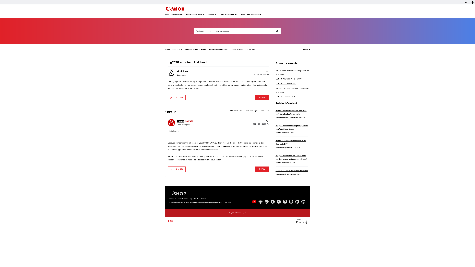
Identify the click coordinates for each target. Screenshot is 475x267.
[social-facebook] (273, 202)
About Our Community (250, 14)
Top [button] (171, 220)
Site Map (196, 199)
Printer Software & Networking (287, 117)
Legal (191, 199)
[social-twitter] (279, 202)
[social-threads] (285, 202)
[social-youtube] (254, 202)
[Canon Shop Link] (177, 193)
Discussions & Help (194, 14)
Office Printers (282, 132)
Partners (203, 199)
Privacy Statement (183, 199)
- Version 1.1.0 (289, 78)
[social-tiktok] (267, 202)
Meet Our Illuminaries (174, 14)
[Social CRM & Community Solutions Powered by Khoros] (301, 221)
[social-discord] (303, 202)
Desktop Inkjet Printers (218, 49)
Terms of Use (172, 199)
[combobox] (247, 31)
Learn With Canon (227, 14)
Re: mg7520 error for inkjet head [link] (243, 49)
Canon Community (175, 9)
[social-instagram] (260, 202)
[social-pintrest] (291, 202)
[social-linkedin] (297, 202)
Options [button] (305, 49)
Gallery (211, 14)
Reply (262, 97)
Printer (203, 49)
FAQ (465, 2)
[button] (171, 97)
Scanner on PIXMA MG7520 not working (292, 170)
